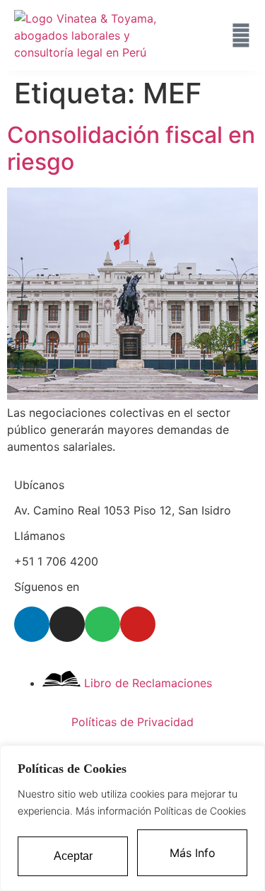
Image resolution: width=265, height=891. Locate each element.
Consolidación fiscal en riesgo (131, 148)
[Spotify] (102, 624)
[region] (132, 818)
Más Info (193, 853)
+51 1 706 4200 (56, 561)
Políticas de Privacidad (132, 722)
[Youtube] (137, 624)
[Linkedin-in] (31, 624)
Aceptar (73, 856)
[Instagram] (67, 624)
